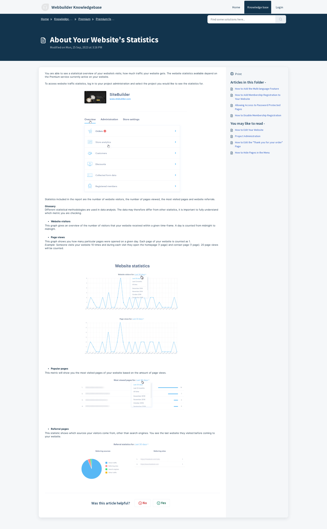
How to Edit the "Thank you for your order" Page (259, 144)
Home (236, 7)
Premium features (107, 19)
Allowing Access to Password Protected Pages (257, 107)
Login (279, 7)
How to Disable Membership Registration (258, 115)
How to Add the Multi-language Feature (257, 88)
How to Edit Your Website (249, 130)
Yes (163, 503)
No (145, 503)
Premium (84, 19)
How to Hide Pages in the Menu (252, 152)
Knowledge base (258, 7)
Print (238, 74)
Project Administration (247, 136)
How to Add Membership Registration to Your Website (257, 97)
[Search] (280, 19)
